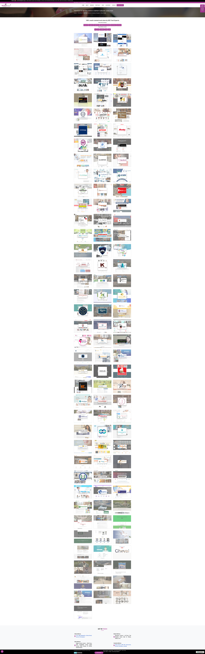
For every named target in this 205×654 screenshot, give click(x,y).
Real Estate (113, 25)
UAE (109, 29)
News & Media (105, 650)
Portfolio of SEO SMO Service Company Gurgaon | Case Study (92, 13)
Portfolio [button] (97, 5)
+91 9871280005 (83, 2)
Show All (85, 25)
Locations (108, 5)
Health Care (96, 25)
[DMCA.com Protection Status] (78, 652)
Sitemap (109, 651)
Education (102, 25)
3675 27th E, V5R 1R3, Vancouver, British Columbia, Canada (123, 645)
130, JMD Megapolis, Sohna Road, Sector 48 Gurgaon (84, 636)
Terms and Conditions (117, 650)
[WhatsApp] (2, 651)
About (87, 5)
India (106, 29)
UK (98, 29)
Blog (103, 5)
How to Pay (124, 650)
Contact (114, 5)
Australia (102, 29)
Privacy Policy (111, 650)
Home (83, 5)
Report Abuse (105, 651)
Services (92, 5)
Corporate (91, 25)
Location (76, 2)
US (95, 29)
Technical (107, 25)
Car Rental (119, 25)
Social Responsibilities (116, 651)
